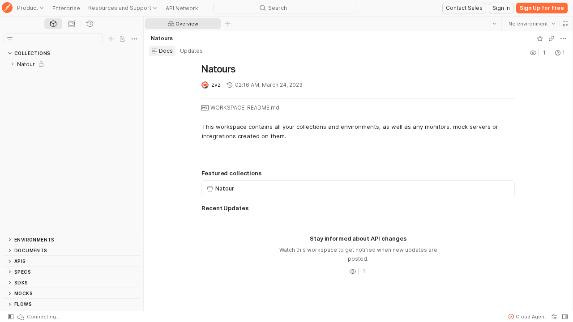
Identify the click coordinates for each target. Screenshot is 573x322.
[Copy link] (551, 38)
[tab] (53, 23)
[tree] (72, 146)
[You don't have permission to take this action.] (227, 23)
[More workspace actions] (562, 38)
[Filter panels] (9, 38)
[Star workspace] (539, 38)
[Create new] (111, 39)
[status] (38, 316)
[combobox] (531, 24)
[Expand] (12, 64)
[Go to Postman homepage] (7, 8)
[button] (565, 24)
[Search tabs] (493, 23)
